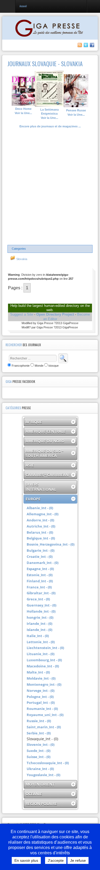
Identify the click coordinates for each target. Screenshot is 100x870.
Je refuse (78, 860)
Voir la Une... (23, 111)
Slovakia (21, 259)
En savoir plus (26, 860)
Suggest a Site (21, 314)
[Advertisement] (50, 187)
